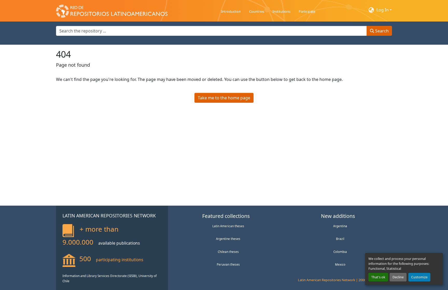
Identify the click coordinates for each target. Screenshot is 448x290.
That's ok (378, 277)
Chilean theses (228, 252)
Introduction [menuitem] (231, 11)
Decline (398, 277)
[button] (111, 10)
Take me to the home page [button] (224, 98)
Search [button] (381, 31)
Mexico (340, 264)
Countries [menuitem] (256, 11)
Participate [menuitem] (307, 11)
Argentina (340, 226)
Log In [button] (383, 10)
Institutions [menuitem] (281, 11)
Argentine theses (228, 239)
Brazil (340, 239)
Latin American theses (228, 226)
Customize (419, 277)
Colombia (340, 252)
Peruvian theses (228, 264)
